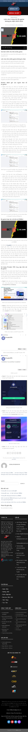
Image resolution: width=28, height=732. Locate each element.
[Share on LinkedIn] (20, 453)
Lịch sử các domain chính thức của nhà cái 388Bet (13, 502)
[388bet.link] (14, 4)
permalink (14, 459)
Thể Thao (5, 1)
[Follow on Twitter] (8, 721)
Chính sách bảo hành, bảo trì (21, 612)
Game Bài (10, 1)
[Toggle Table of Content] (24, 48)
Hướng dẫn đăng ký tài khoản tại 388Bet (11, 495)
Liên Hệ (17, 627)
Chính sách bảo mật (19, 614)
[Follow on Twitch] (19, 721)
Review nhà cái (22, 1)
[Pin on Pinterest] (18, 453)
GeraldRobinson (19, 25)
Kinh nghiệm (15, 1)
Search (2, 481)
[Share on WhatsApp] (8, 453)
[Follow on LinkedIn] (15, 721)
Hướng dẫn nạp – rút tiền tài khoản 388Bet (11, 493)
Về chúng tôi (18, 629)
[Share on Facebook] (10, 453)
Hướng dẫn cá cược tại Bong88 (9, 490)
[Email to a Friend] (15, 453)
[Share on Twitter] (13, 453)
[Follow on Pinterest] (12, 721)
